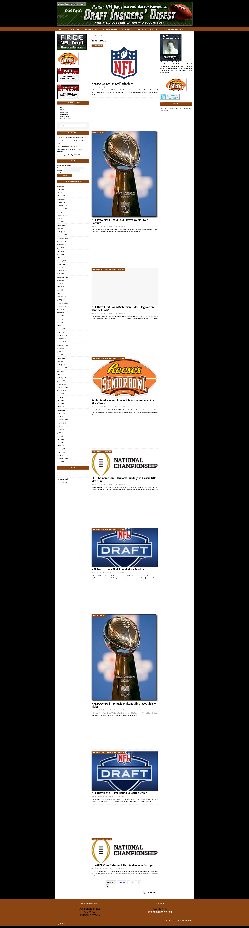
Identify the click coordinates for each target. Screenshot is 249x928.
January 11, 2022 (98, 407)
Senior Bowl (64, 112)
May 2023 (60, 287)
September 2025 (62, 215)
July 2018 (60, 433)
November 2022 (62, 306)
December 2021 (62, 335)
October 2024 (61, 241)
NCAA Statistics (65, 116)
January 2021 (61, 364)
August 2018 (61, 429)
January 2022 (61, 332)
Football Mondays (92, 29)
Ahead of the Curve (110, 29)
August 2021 (61, 348)
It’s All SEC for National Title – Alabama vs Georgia (122, 865)
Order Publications (173, 29)
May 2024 (60, 251)
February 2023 (61, 296)
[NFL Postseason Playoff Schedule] (124, 63)
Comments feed (62, 479)
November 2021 (62, 339)
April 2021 (60, 355)
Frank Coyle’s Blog (72, 29)
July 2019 (60, 397)
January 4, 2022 (97, 796)
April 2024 (60, 254)
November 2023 (62, 270)
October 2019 (61, 390)
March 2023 (61, 293)
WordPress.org (62, 482)
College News (139, 29)
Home (59, 29)
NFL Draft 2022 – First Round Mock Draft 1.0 (119, 569)
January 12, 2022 (98, 313)
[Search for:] (73, 125)
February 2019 (61, 410)
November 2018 (62, 420)
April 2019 (60, 403)
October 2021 (61, 342)
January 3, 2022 (97, 868)
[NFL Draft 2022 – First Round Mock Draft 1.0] (124, 547)
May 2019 (60, 400)
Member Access (155, 29)
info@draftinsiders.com (160, 911)
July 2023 (60, 283)
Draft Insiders (109, 87)
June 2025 (60, 219)
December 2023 (62, 267)
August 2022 (61, 316)
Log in (59, 472)
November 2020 (62, 368)
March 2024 (61, 257)
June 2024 (60, 248)
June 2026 (60, 189)
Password (60, 170)
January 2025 (61, 231)
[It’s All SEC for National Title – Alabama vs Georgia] (124, 850)
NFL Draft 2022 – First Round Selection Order (119, 793)
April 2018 (60, 442)
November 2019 (62, 387)
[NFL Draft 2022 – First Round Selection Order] (124, 771)
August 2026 (61, 186)
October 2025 (61, 212)
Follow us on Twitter (168, 920)
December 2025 (62, 206)
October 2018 (61, 423)
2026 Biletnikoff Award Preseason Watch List (71, 138)
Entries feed (61, 476)
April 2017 (60, 462)
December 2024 (62, 235)
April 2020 (60, 371)
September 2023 (62, 277)
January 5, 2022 (97, 710)
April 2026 (60, 193)
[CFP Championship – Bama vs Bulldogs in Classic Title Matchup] (124, 463)
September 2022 (62, 313)
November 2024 (62, 238)
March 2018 (61, 446)
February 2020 (61, 378)
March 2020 (61, 374)
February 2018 (61, 449)
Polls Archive (164, 111)
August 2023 (61, 280)
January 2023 (61, 300)
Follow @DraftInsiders (185, 920)
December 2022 (62, 303)
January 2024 (61, 264)
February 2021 (61, 361)
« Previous (121, 882)
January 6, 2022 (97, 573)
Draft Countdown (65, 118)
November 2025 (62, 209)
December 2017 (62, 455)
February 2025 (61, 228)
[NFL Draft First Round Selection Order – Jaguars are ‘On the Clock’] (124, 286)
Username (60, 168)
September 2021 (62, 345)
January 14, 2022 (98, 87)
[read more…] (138, 231)
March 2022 (61, 326)
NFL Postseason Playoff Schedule (112, 84)
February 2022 (61, 329)
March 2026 (61, 196)
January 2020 (61, 381)
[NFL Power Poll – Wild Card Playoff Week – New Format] (124, 174)
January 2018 (61, 452)
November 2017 (62, 459)
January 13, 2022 (98, 226)
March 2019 (61, 407)
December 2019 (62, 384)
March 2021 (61, 358)
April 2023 (60, 290)
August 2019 (61, 394)
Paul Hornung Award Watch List (67, 146)
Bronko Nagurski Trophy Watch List (68, 155)
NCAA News (64, 114)
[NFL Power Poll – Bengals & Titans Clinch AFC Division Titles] (124, 657)
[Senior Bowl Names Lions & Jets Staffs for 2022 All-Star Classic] (124, 377)
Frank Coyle (164, 64)
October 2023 (61, 274)
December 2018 (62, 416)
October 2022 (61, 309)
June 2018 (60, 436)
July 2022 (60, 319)
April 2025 (60, 222)
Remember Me (64, 173)
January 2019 (61, 413)
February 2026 (61, 199)
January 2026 (61, 202)
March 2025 (61, 225)
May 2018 (60, 439)
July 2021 (60, 352)
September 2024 (62, 245)
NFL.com (63, 108)
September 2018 (62, 426)
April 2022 (60, 322)
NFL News (125, 29)
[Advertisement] (124, 113)
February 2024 (61, 261)
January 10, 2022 (98, 484)
